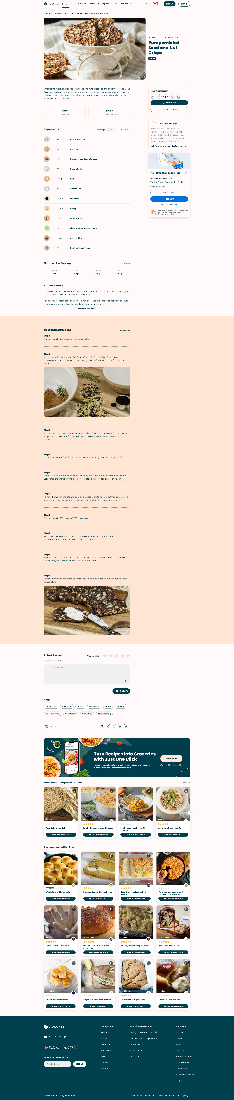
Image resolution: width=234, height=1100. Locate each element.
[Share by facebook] (166, 96)
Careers (179, 1038)
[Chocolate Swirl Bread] (173, 930)
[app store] (70, 1047)
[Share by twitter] (173, 96)
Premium (105, 1068)
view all (186, 782)
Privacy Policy (182, 1062)
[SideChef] (54, 1028)
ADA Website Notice (185, 1074)
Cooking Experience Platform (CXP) (144, 1032)
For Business (126, 4)
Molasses (74, 198)
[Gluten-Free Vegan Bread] (136, 984)
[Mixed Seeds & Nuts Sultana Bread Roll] (98, 930)
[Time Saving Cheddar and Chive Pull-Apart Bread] (173, 877)
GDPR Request (136, 1095)
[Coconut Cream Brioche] (61, 984)
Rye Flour (74, 149)
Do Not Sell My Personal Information (162, 1095)
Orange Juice (76, 218)
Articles (104, 1038)
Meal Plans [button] (80, 4)
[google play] (52, 1047)
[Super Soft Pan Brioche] (173, 984)
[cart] (155, 3)
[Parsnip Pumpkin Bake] (61, 813)
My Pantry (94, 4)
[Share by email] (179, 96)
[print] (154, 96)
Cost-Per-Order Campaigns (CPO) (144, 1038)
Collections (106, 1044)
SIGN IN (184, 4)
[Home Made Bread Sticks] (61, 930)
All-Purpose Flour (78, 139)
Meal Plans (106, 1050)
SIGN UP (169, 4)
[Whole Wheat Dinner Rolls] (61, 877)
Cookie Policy (182, 1068)
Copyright (185, 1095)
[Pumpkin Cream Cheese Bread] (98, 877)
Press (178, 1044)
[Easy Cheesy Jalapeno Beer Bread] (136, 877)
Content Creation (136, 1044)
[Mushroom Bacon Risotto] (173, 813)
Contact (180, 1050)
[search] (147, 3)
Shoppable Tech (136, 1050)
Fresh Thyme (91, 228)
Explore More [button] (108, 4)
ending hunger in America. (171, 213)
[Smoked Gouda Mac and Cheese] (98, 813)
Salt (72, 179)
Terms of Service (184, 1056)
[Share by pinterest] (160, 96)
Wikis (103, 1056)
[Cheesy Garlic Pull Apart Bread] (136, 930)
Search (104, 1062)
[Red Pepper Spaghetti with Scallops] (135, 813)
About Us (180, 1032)
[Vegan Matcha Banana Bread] (98, 984)
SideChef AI (133, 1056)
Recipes (104, 1032)
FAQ (178, 1080)
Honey (73, 208)
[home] (51, 3)
